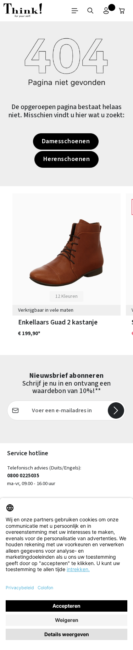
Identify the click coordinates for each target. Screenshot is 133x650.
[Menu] (75, 11)
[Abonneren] (116, 410)
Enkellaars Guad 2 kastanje (58, 322)
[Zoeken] (90, 11)
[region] (66, 270)
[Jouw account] (106, 11)
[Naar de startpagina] (23, 10)
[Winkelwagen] (122, 11)
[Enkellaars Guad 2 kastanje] (66, 252)
